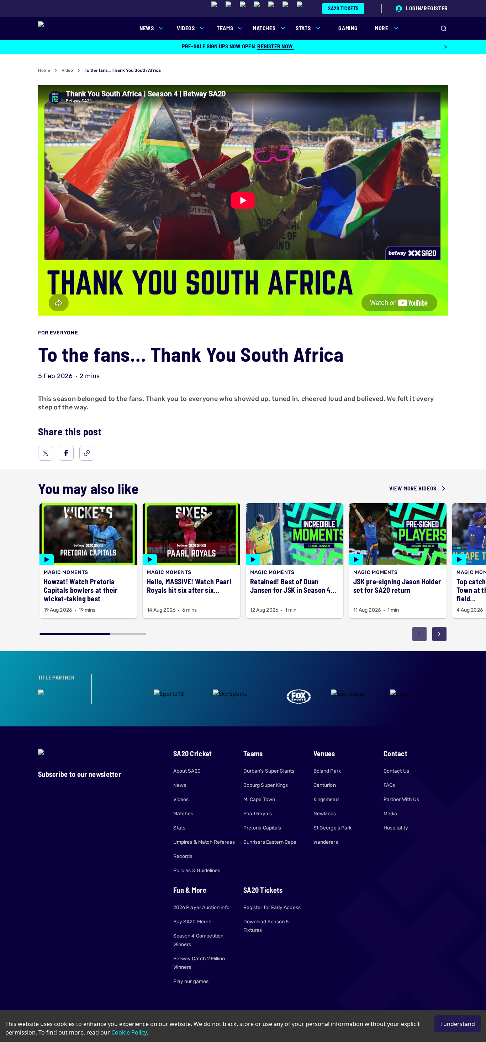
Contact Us (396, 771)
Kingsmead (326, 799)
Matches (183, 814)
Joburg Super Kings (265, 785)
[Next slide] (439, 634)
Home (44, 70)
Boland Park (327, 771)
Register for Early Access (272, 907)
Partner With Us (401, 799)
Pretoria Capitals (262, 828)
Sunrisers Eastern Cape (270, 842)
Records (182, 856)
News (179, 785)
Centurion (324, 785)
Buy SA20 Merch (192, 922)
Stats (179, 828)
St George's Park (332, 828)
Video (67, 70)
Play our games (190, 981)
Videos (181, 799)
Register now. (275, 46)
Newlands (324, 814)
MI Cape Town (259, 799)
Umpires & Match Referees (204, 842)
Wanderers (325, 842)
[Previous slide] (419, 634)
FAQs (389, 785)
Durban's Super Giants (268, 771)
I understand (457, 1024)
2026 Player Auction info (201, 907)
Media (390, 814)
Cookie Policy (129, 1032)
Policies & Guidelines (196, 871)
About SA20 (187, 771)
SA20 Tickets (343, 8)
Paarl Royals (257, 814)
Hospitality (396, 828)
